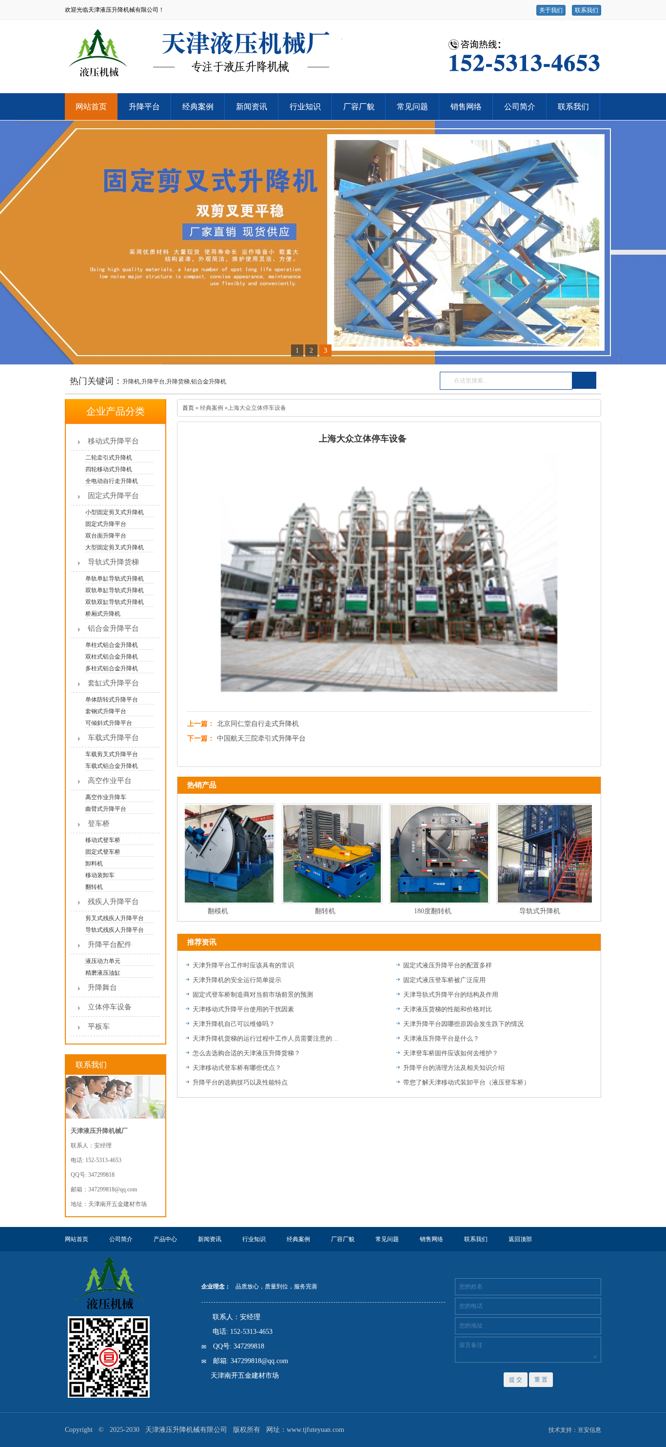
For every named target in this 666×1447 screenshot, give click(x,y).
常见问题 (412, 106)
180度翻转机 (416, 911)
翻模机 (202, 911)
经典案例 (198, 106)
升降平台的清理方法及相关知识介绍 (454, 1067)
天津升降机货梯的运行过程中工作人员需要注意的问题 (266, 1038)
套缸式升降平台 (113, 683)
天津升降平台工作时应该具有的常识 (243, 965)
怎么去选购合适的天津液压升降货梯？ (246, 1053)
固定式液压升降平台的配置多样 (447, 965)
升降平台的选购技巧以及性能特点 (240, 1082)
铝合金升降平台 (113, 628)
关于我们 (551, 10)
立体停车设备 (110, 1007)
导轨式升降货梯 (113, 562)
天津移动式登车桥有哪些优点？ (237, 1067)
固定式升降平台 (113, 496)
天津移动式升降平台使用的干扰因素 (243, 1009)
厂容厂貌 (358, 106)
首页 (188, 407)
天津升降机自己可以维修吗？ (234, 1023)
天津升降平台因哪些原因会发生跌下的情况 (463, 1023)
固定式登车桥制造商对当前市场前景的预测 (253, 994)
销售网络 (466, 106)
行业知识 (305, 106)
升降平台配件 (110, 944)
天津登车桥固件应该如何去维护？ (450, 1053)
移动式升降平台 (113, 441)
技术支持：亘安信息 (574, 1430)
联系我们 (586, 10)
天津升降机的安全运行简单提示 (237, 980)
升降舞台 (102, 987)
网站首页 (91, 106)
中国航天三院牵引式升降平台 (261, 738)
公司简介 (519, 106)
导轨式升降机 (523, 911)
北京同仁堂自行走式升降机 (258, 723)
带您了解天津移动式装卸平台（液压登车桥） (466, 1082)
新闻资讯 (251, 106)
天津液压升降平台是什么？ (441, 1038)
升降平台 (144, 106)
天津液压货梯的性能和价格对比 (447, 1009)
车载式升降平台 (113, 738)
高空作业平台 (110, 780)
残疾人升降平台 (113, 901)
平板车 (99, 1026)
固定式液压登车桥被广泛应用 (444, 980)
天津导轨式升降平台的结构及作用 (450, 994)
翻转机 (309, 911)
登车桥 (99, 823)
